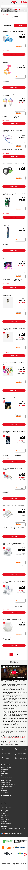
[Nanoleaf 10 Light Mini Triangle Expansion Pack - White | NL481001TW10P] (8, 590)
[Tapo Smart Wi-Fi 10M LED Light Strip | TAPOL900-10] (8, 39)
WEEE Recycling (4, 773)
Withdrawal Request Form (6, 807)
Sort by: (7, 25)
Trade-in (3, 805)
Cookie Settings (4, 792)
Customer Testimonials (6, 823)
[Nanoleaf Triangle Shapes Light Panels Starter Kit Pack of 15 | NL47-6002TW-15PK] (8, 552)
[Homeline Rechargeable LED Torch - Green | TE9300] (8, 171)
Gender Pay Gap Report (6, 777)
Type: (3, 455)
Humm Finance (9, 743)
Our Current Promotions (6, 767)
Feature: (15, 455)
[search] (25, 6)
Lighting (7, 14)
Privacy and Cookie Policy (6, 786)
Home (3, 14)
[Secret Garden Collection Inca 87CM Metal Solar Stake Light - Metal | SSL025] (8, 302)
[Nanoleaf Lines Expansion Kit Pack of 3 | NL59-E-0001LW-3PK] (8, 477)
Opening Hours (4, 801)
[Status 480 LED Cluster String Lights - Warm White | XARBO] (8, 405)
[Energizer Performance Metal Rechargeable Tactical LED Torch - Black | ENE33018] (8, 202)
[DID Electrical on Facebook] (1, 834)
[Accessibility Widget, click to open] (25, 854)
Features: (15, 530)
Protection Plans (4, 821)
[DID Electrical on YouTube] (4, 834)
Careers (3, 771)
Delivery (3, 813)
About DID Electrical (5, 798)
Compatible (4, 149)
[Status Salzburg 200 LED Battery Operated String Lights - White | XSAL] (8, 440)
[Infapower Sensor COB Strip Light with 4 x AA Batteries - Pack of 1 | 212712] (8, 232)
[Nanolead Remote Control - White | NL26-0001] (8, 626)
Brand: (3, 453)
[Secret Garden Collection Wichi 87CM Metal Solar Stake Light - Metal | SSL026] (8, 337)
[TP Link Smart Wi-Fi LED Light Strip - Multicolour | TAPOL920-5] (8, 139)
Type (3, 81)
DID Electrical (7, 858)
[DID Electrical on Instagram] (2, 834)
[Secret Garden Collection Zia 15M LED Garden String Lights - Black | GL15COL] (8, 371)
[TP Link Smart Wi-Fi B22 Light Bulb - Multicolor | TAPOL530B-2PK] (8, 102)
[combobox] (12, 6)
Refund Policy (4, 788)
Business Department (5, 803)
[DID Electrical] (14, 2)
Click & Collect (4, 817)
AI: (4, 527)
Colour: (15, 453)
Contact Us (3, 800)
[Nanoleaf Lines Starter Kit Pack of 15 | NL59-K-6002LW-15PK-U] (8, 514)
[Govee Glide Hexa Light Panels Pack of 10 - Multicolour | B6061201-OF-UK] (8, 69)
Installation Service (5, 819)
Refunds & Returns (5, 815)
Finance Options (4, 790)
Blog (2, 775)
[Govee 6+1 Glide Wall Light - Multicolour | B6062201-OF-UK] (8, 265)
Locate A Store (4, 769)
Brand (3, 116)
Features (15, 79)
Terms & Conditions (5, 782)
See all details (5, 50)
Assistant (4, 79)
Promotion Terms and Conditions (8, 784)
